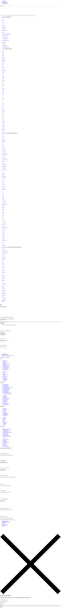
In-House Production (7, 392)
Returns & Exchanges (7, 432)
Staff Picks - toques (4, 189)
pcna (2, 103)
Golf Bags (3, 288)
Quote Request (6, 390)
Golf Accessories (4, 290)
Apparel (4, 360)
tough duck (3, 124)
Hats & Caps (5, 361)
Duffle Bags (3, 280)
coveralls (3, 235)
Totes (2, 273)
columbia (3, 78)
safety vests (3, 230)
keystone (3, 93)
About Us (5, 408)
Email (1, 321)
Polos (4, 362)
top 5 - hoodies (3, 202)
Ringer (3, 146)
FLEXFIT (3, 88)
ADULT (3, 52)
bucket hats (3, 199)
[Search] (11, 5)
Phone (1, 603)
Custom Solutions (6, 393)
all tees (3, 138)
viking (2, 131)
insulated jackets (4, 164)
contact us (3, 22)
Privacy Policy (6, 435)
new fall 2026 (3, 245)
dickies (3, 83)
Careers (4, 412)
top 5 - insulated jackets (4, 159)
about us (3, 20)
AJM (2, 65)
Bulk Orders (5, 391)
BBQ (2, 255)
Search (1, 5)
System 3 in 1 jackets (4, 169)
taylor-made (3, 121)
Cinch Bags (3, 278)
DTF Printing (5, 386)
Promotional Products (7, 387)
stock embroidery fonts (4, 45)
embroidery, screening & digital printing (6, 33)
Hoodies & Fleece (6, 363)
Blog (4, 411)
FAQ (3, 428)
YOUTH (3, 57)
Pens (2, 260)
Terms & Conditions (7, 436)
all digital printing (4, 293)
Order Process (6, 431)
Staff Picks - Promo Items (5, 252)
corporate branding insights (5, 35)
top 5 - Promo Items (4, 250)
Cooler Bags (3, 275)
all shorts (3, 215)
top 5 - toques (3, 187)
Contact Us (5, 415)
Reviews (4, 410)
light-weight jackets (4, 166)
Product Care (6, 434)
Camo (2, 192)
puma (2, 108)
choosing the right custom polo (5, 40)
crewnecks (3, 207)
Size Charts (5, 433)
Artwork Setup (6, 389)
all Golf (3, 285)
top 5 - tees (3, 136)
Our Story (5, 409)
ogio (2, 101)
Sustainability (6, 413)
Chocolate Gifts (4, 257)
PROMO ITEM (3, 60)
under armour (3, 129)
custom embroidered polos (5, 38)
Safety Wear (5, 366)
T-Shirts (4, 364)
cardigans (3, 212)
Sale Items (5, 369)
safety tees (3, 225)
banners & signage (4, 298)
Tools (2, 265)
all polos (3, 174)
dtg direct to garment (4, 30)
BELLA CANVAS (4, 70)
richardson (3, 111)
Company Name (2, 599)
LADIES (3, 55)
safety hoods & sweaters (4, 227)
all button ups (3, 151)
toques (3, 197)
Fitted (2, 194)
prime (2, 106)
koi (2, 96)
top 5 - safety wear (4, 222)
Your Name (2, 602)
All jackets (3, 161)
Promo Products (6, 365)
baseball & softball (4, 240)
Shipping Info (5, 430)
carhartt (3, 75)
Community (5, 414)
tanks (2, 143)
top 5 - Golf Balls (4, 283)
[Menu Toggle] (17, 15)
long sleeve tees (3, 141)
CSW (2, 73)
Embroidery (5, 384)
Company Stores (6, 367)
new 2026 (3, 243)
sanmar (3, 116)
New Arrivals (5, 368)
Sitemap (3, 522)
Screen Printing (6, 385)
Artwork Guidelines (7, 429)
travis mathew (3, 126)
